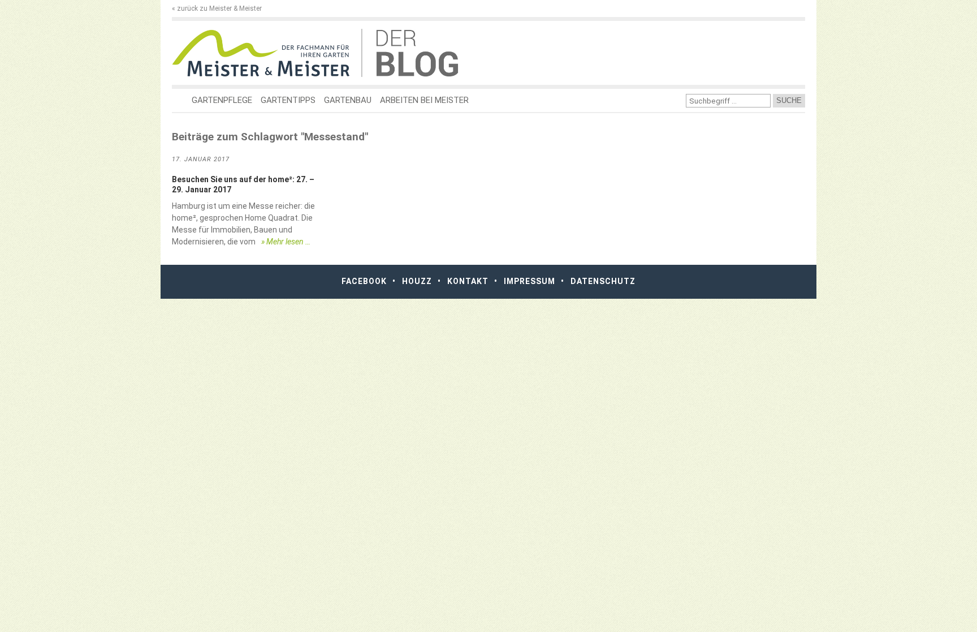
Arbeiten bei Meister (424, 100)
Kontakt (467, 281)
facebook (364, 281)
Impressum (529, 281)
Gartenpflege (222, 100)
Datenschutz (603, 281)
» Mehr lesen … (285, 241)
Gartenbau (347, 100)
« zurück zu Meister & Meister (217, 8)
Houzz (417, 281)
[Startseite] (266, 53)
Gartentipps (288, 100)
